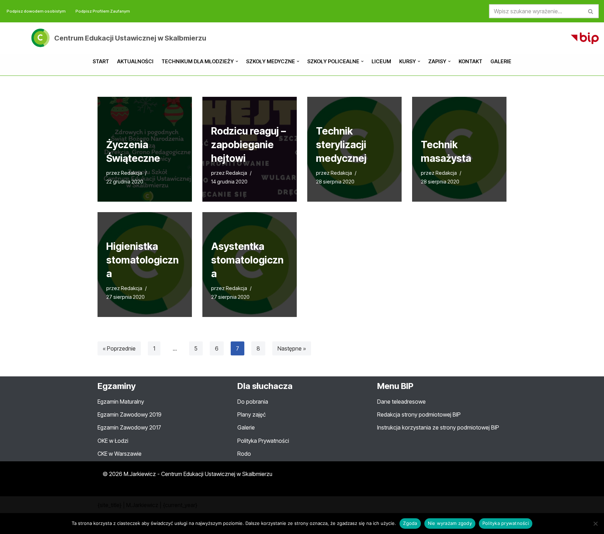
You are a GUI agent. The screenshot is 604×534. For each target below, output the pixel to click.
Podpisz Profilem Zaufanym (103, 11)
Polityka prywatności (505, 523)
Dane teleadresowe (401, 401)
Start (101, 61)
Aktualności (135, 61)
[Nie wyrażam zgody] (595, 523)
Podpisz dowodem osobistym (36, 11)
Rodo (244, 453)
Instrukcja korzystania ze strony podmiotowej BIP (438, 427)
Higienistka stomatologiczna (142, 260)
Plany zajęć (251, 414)
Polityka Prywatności (263, 440)
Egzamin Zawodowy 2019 (129, 414)
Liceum (381, 61)
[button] (237, 61)
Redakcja (131, 173)
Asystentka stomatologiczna (247, 260)
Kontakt (470, 61)
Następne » (292, 348)
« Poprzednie (119, 348)
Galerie (500, 61)
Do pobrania (252, 401)
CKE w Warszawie (120, 453)
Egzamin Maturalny (121, 401)
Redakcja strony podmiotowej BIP (419, 414)
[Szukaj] (591, 11)
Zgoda (410, 523)
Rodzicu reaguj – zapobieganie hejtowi (248, 144)
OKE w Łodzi (113, 440)
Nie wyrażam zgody (450, 523)
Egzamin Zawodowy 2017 (129, 427)
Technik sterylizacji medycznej (341, 144)
